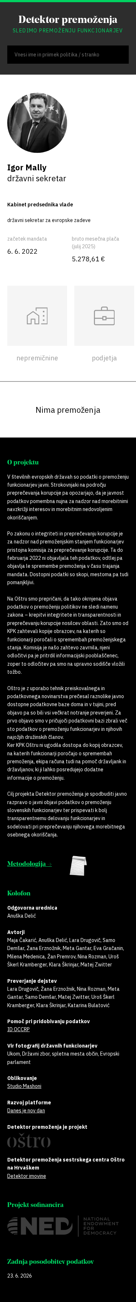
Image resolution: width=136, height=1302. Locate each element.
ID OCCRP (18, 1029)
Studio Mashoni (24, 1086)
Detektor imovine (26, 1176)
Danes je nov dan (26, 1110)
